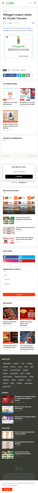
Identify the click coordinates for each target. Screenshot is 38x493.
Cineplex (16, 363)
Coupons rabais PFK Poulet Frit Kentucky (25, 228)
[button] (2, 3)
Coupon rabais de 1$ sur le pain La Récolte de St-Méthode (10, 126)
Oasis (20, 367)
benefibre (21, 380)
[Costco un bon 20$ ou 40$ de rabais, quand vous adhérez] (8, 240)
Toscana (23, 70)
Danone (13, 367)
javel (22, 373)
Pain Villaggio (15, 70)
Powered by (14, 182)
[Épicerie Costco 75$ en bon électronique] (7, 409)
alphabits (6, 380)
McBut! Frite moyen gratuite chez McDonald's (26, 323)
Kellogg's (29, 363)
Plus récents (6, 156)
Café (22, 363)
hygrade (25, 370)
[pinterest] (27, 260)
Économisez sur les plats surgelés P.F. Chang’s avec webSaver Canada (25, 398)
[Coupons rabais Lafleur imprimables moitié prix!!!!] (8, 220)
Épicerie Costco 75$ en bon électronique (23, 407)
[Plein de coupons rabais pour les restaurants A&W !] (7, 435)
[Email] (28, 75)
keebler (28, 373)
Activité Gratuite (15, 370)
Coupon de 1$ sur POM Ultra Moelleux (10, 103)
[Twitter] (19, 75)
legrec (12, 383)
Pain (10, 11)
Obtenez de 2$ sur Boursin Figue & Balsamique (25, 417)
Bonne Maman (7, 376)
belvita (14, 380)
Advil (31, 367)
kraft (25, 367)
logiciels (19, 383)
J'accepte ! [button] (7, 489)
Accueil (5, 11)
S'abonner (19, 176)
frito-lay (5, 383)
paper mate (6, 386)
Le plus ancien (31, 156)
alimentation (7, 363)
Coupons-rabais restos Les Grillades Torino (10, 346)
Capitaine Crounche (21, 376)
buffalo (29, 380)
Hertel (31, 376)
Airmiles (5, 367)
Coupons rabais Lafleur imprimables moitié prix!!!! (24, 218)
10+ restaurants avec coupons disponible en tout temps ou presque (27, 347)
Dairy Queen (14, 373)
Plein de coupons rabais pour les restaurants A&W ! (25, 433)
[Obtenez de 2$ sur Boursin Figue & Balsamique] (7, 419)
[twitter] (27, 257)
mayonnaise (28, 383)
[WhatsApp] (23, 75)
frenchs (5, 370)
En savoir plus (13, 485)
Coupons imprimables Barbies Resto (9, 322)
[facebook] (11, 257)
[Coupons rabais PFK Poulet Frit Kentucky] (8, 230)
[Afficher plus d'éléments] (32, 75)
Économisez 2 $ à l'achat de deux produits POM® (27, 103)
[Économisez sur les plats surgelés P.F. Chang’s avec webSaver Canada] (7, 399)
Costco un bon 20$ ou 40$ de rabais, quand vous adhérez (24, 238)
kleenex (5, 373)
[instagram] (11, 260)
